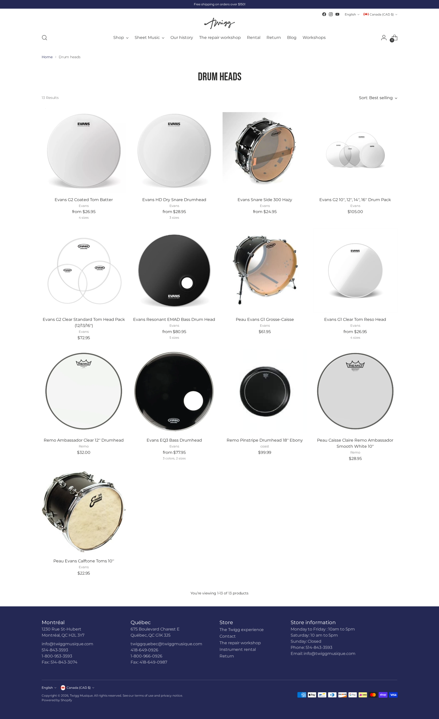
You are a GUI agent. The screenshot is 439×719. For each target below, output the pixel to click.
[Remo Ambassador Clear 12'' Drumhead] (84, 391)
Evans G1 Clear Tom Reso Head (355, 319)
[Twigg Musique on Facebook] (324, 14)
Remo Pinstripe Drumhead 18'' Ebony (265, 440)
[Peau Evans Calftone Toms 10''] (84, 512)
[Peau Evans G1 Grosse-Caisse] (265, 270)
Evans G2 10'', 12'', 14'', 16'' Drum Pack (355, 199)
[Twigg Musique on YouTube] (337, 14)
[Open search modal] (44, 38)
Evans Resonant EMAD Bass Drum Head (174, 319)
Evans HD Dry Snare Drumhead (174, 199)
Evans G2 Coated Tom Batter (84, 199)
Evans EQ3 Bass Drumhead (174, 440)
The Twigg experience (242, 629)
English (350, 14)
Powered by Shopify (57, 700)
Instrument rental (238, 649)
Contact (228, 636)
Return (227, 656)
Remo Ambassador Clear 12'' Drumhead (84, 440)
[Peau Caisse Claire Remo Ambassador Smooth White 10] (355, 391)
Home (47, 57)
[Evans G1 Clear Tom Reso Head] (355, 270)
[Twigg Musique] (219, 23)
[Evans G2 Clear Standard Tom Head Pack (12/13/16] (84, 270)
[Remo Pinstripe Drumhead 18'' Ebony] (265, 391)
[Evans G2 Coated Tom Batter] (84, 150)
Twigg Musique (81, 695)
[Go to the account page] (384, 38)
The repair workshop (240, 642)
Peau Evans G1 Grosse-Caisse (265, 319)
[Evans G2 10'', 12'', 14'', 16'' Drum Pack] (355, 150)
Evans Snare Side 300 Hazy (265, 199)
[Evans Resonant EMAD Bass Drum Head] (174, 270)
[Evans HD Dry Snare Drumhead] (174, 150)
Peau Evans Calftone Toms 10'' (83, 561)
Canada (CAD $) (382, 14)
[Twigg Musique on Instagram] (330, 14)
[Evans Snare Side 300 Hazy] (265, 150)
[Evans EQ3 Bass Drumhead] (174, 391)
